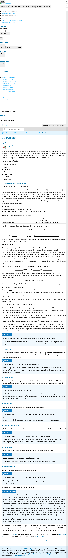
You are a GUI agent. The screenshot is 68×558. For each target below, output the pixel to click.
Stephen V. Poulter (12, 146)
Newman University (13, 147)
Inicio (9, 133)
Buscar (4, 129)
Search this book (4, 28)
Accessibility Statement (50, 554)
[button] (6, 101)
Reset (2, 44)
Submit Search (5, 33)
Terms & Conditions (38, 554)
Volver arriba (5, 540)
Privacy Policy (28, 554)
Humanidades (32, 133)
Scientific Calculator (8, 89)
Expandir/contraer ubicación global (65, 132)
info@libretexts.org (20, 555)
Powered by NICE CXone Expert (25, 549)
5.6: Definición (14, 534)
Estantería (19, 133)
